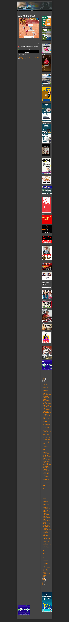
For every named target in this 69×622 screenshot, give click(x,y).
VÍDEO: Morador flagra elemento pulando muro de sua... (46, 510)
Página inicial (28, 57)
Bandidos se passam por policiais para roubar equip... (46, 557)
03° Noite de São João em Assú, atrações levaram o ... (46, 572)
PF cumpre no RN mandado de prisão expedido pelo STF (46, 567)
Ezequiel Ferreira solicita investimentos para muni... (46, 525)
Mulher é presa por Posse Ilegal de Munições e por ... (46, 526)
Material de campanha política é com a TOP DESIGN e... (47, 447)
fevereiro (44, 579)
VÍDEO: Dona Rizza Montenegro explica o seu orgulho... (46, 551)
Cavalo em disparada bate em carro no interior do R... (47, 458)
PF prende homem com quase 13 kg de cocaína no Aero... (47, 431)
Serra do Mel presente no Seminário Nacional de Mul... (47, 531)
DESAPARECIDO (45, 430)
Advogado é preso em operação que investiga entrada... (47, 558)
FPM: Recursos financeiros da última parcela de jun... (47, 406)
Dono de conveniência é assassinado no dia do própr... (46, 385)
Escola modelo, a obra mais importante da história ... (46, 519)
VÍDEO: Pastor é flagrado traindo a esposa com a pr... (46, 575)
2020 (43, 584)
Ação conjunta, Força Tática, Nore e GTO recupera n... (47, 481)
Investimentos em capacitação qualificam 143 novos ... (46, 546)
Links (29, 10)
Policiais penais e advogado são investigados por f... (46, 560)
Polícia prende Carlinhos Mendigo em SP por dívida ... (46, 555)
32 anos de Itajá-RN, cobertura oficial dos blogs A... (46, 426)
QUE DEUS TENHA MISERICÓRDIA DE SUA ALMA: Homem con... (47, 487)
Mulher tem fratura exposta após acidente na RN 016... (46, 387)
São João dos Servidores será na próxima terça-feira (46, 391)
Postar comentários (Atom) (23, 58)
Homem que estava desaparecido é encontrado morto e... (47, 429)
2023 (43, 581)
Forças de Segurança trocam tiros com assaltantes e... (46, 400)
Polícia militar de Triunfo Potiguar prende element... (46, 490)
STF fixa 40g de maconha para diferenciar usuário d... (46, 415)
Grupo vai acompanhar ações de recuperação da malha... (46, 493)
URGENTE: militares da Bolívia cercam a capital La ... (46, 424)
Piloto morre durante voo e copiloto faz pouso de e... (46, 478)
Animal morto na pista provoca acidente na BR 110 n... (46, 547)
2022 (43, 582)
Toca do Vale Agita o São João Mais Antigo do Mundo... (47, 544)
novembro (44, 376)
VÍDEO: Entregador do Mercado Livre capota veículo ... (46, 570)
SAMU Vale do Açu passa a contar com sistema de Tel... (46, 569)
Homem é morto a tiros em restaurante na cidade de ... (46, 473)
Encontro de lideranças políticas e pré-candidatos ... (46, 498)
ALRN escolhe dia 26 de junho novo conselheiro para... (47, 543)
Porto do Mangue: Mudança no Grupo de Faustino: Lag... (46, 441)
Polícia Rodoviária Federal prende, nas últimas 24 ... (46, 505)
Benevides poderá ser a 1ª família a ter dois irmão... (47, 420)
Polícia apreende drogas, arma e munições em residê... (46, 517)
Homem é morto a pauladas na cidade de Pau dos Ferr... (46, 472)
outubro (44, 377)
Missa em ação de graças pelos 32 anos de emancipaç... (46, 501)
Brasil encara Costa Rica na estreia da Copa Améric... (47, 464)
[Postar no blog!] (26, 52)
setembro (44, 378)
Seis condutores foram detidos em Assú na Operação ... (46, 408)
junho (43, 381)
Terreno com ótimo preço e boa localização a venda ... (46, 466)
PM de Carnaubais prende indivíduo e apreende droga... (47, 399)
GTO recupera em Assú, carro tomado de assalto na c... (46, 482)
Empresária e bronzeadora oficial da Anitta (46, 514)
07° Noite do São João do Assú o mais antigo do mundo (46, 508)
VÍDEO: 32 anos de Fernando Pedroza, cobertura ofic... (46, 427)
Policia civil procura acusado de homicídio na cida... (46, 390)
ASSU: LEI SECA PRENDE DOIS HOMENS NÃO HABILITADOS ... (46, 538)
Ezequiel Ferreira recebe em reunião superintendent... (47, 561)
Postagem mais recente (20, 57)
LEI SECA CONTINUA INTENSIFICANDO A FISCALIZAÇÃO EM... (45, 463)
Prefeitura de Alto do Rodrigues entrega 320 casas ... (46, 522)
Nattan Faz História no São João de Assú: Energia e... (47, 540)
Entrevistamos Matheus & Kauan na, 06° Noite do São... (47, 529)
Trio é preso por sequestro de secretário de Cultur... (46, 467)
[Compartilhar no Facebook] (28, 52)
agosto (44, 379)
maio (43, 576)
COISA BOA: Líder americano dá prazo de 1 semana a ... (46, 485)
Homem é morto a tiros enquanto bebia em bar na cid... (46, 452)
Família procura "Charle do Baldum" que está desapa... (47, 456)
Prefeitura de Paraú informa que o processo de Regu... (46, 417)
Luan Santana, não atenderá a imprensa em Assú (46, 516)
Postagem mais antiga (36, 57)
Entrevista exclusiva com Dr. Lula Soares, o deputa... (46, 532)
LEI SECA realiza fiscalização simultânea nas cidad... (46, 476)
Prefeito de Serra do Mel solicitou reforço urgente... (46, 495)
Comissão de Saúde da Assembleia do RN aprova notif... (47, 455)
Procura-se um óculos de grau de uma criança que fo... (46, 434)
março (43, 578)
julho (43, 380)
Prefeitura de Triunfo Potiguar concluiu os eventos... (46, 396)
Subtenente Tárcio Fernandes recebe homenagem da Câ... (46, 405)
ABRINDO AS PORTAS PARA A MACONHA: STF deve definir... (46, 437)
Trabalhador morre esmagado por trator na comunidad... (46, 411)
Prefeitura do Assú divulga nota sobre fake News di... (46, 513)
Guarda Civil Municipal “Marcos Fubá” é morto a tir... (46, 520)
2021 (43, 583)
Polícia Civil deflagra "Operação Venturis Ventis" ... (46, 459)
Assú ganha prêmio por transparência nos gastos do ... (46, 492)
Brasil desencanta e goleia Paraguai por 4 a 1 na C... (47, 393)
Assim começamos (19, 10)
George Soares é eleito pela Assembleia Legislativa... (46, 433)
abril (43, 577)
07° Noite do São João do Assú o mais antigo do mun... (46, 507)
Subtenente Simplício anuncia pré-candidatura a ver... (46, 418)
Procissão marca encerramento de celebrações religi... (46, 446)
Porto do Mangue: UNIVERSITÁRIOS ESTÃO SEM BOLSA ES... (46, 440)
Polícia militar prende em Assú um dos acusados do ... (46, 479)
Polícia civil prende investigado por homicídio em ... (46, 421)
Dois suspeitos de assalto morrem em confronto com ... (46, 414)
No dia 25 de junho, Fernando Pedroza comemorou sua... (46, 397)
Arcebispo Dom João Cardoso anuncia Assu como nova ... (46, 461)
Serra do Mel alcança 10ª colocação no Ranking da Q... (47, 549)
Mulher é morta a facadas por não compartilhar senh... (46, 450)
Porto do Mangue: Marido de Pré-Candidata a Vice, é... (46, 475)
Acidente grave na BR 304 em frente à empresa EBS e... (47, 412)
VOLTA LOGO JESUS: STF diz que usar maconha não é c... (46, 511)
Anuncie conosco (25, 10)
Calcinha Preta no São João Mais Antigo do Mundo (46, 541)
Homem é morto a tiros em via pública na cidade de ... (46, 504)
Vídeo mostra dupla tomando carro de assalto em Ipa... (46, 484)
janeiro (44, 580)
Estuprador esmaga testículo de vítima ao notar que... (46, 489)
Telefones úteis (33, 10)
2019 (43, 585)
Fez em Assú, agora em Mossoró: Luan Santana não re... (46, 409)
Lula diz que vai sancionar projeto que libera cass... (46, 469)
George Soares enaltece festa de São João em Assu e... (46, 444)
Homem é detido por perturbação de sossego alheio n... (47, 537)
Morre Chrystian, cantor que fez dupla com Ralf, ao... (46, 523)
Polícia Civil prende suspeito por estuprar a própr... (46, 502)
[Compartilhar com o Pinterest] (28, 52)
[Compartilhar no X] (27, 52)
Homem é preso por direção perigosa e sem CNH (46, 443)
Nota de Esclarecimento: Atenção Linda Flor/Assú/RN (46, 384)
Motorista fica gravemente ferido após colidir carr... (46, 528)
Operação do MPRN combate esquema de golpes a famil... (46, 453)
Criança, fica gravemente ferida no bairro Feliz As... (46, 382)
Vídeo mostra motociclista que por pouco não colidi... (46, 535)
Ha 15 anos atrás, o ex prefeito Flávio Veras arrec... (46, 563)
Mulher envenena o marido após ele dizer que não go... (47, 403)
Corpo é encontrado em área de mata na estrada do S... (46, 388)
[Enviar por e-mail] (25, 52)
